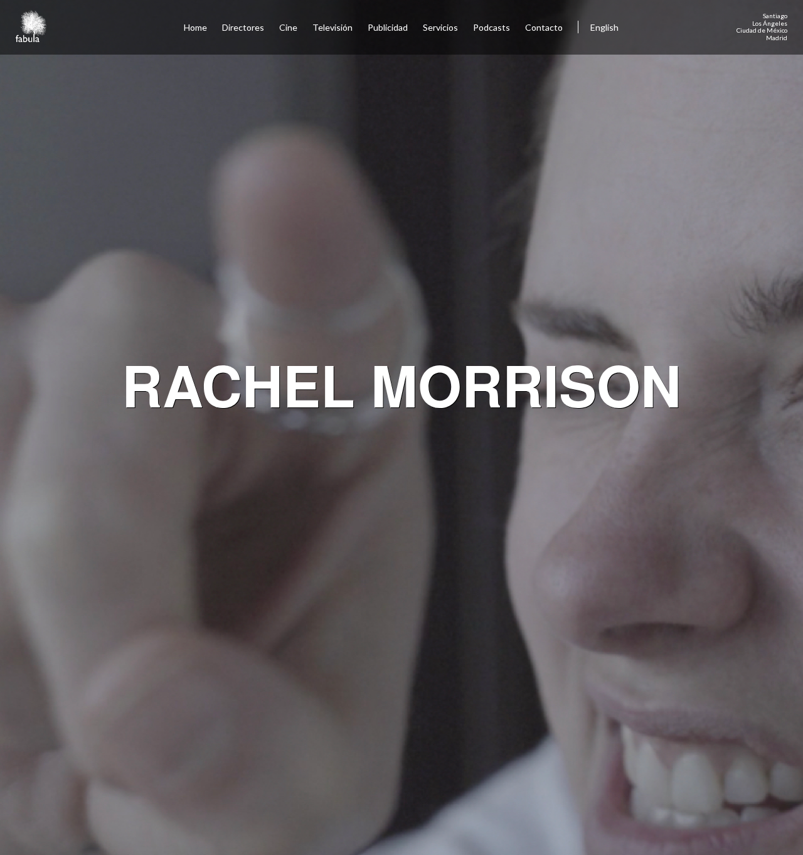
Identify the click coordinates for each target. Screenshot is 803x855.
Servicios (440, 27)
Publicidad (388, 27)
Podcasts (491, 27)
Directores (243, 27)
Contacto (544, 27)
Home (195, 27)
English (604, 27)
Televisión (332, 27)
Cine (288, 27)
